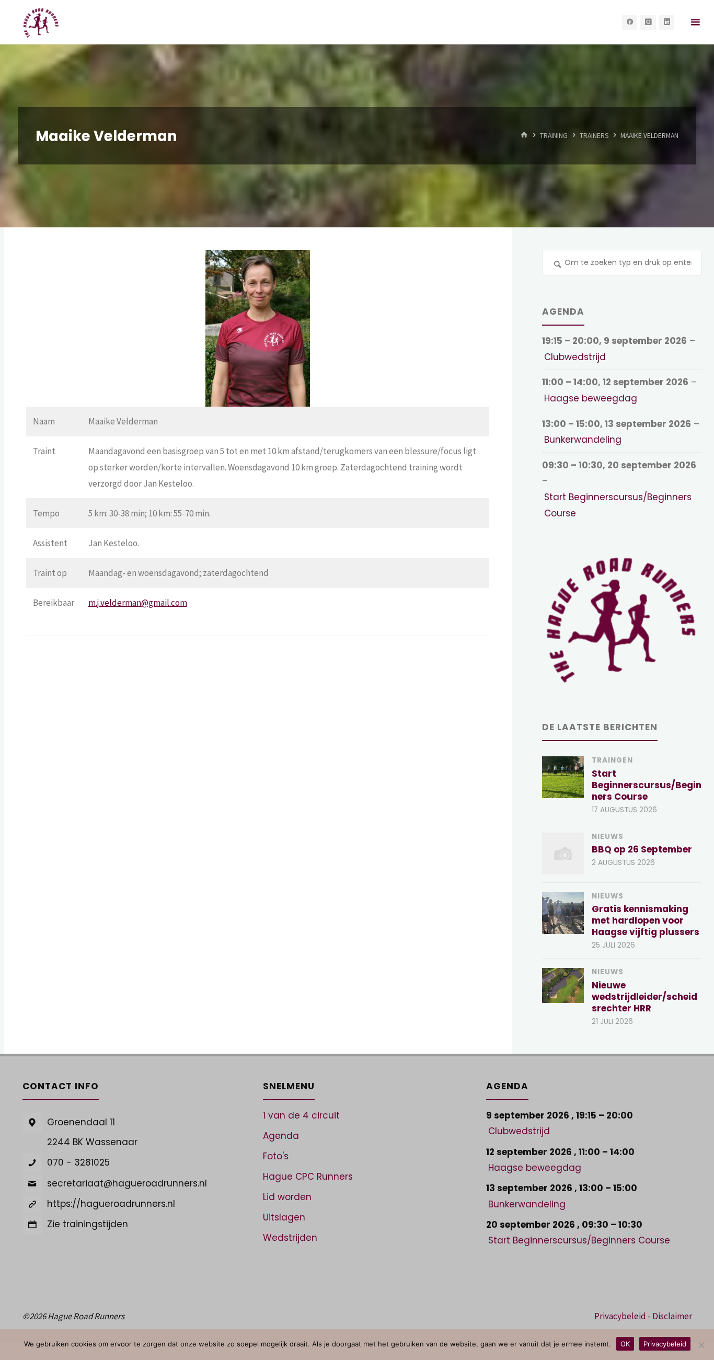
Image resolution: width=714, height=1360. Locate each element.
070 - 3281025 (78, 1162)
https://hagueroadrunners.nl (111, 1203)
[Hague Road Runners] (41, 22)
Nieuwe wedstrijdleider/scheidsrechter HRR (644, 997)
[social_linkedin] (666, 22)
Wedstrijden (290, 1237)
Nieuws (608, 837)
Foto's (276, 1156)
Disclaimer (672, 1316)
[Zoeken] (557, 265)
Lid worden (287, 1197)
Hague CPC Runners (308, 1176)
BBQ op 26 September (642, 849)
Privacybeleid (620, 1316)
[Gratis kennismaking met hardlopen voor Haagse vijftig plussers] (563, 913)
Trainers (594, 135)
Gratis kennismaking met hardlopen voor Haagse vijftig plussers (645, 920)
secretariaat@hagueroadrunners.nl (127, 1183)
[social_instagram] (647, 22)
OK (625, 1344)
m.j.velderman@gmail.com (137, 602)
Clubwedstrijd (575, 357)
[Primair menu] (695, 22)
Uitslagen (284, 1217)
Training (554, 135)
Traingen (612, 760)
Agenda (281, 1136)
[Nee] (701, 1345)
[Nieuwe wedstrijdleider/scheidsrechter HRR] (563, 985)
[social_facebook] (629, 22)
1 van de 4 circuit (301, 1115)
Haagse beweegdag (590, 398)
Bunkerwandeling (582, 439)
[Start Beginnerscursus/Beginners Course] (563, 777)
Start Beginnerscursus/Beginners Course (618, 505)
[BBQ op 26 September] (563, 853)
